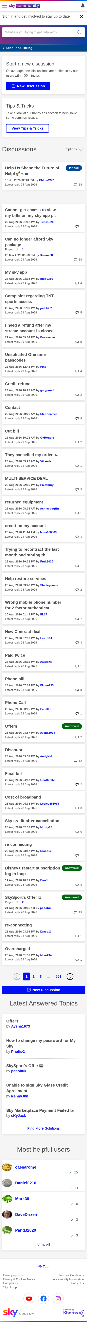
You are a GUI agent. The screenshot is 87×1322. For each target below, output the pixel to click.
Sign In (82, 6)
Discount (13, 750)
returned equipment (24, 502)
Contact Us (77, 1283)
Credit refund (18, 384)
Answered (72, 726)
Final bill (13, 773)
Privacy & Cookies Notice (19, 1279)
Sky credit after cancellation (32, 821)
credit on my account (25, 525)
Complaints (10, 1283)
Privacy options (13, 1275)
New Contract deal (22, 631)
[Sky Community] (25, 6)
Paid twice (15, 655)
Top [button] (46, 1267)
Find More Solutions (43, 1128)
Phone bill (14, 679)
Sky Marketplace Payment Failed (38, 1110)
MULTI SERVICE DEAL (26, 478)
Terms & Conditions (71, 1275)
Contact (12, 407)
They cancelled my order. (30, 455)
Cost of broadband (23, 797)
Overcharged (17, 948)
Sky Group (10, 1287)
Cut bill (12, 431)
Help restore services (25, 578)
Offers (11, 726)
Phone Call (15, 702)
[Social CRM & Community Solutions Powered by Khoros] (74, 1313)
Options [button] (71, 149)
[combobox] (39, 32)
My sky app (16, 272)
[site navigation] (4, 6)
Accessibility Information (68, 1279)
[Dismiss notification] (82, 16)
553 (58, 976)
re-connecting (18, 844)
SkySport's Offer (21, 897)
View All (43, 1245)
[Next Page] (70, 977)
